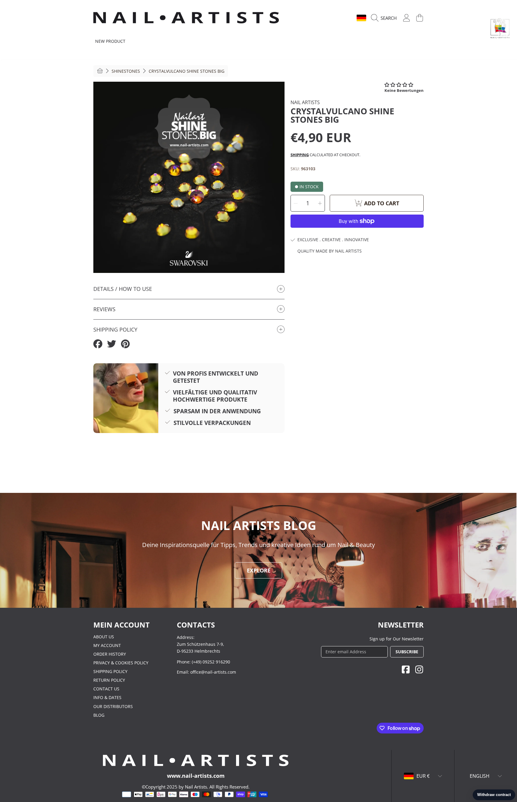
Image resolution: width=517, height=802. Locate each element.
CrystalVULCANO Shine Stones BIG (186, 71)
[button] (385, 18)
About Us (103, 637)
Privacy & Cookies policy (120, 663)
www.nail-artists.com (196, 775)
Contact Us (106, 689)
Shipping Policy (110, 671)
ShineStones (126, 71)
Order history (109, 654)
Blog (98, 715)
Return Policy (109, 680)
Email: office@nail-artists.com (206, 672)
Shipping (300, 154)
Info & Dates (107, 697)
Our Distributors (113, 706)
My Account (107, 645)
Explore (258, 570)
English (342, 18)
